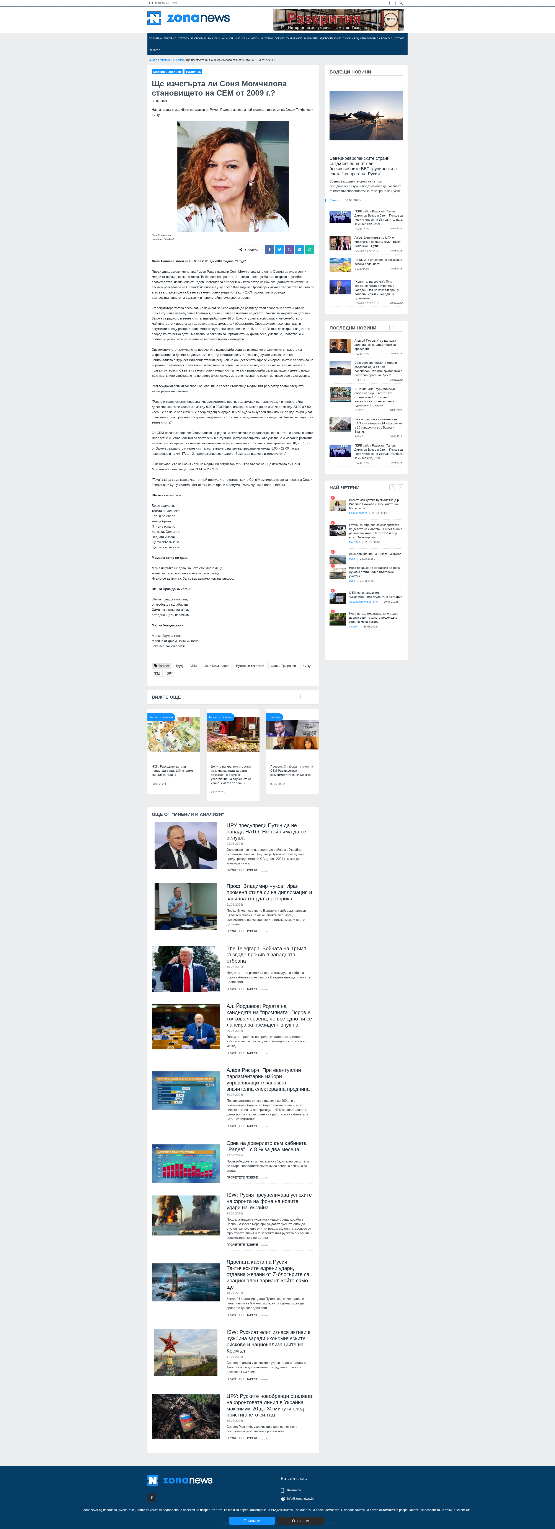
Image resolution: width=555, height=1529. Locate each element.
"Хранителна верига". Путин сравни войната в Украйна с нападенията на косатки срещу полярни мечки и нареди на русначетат (376, 290)
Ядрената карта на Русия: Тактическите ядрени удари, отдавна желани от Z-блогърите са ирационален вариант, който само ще (268, 1274)
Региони (155, 49)
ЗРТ (170, 673)
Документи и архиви (288, 38)
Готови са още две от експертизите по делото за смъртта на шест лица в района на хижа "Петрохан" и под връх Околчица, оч (375, 531)
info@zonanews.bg (300, 1498)
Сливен (353, 626)
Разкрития (311, 38)
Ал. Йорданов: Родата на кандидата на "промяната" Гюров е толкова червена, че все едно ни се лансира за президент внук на (269, 1015)
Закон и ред (351, 38)
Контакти (294, 1490)
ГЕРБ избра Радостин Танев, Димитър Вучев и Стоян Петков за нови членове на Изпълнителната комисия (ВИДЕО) (378, 217)
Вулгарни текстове (250, 666)
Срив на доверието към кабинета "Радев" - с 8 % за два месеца (267, 1146)
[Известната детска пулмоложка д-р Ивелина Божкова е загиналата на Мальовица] (338, 506)
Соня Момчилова (216, 666)
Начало (152, 60)
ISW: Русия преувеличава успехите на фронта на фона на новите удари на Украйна (269, 1201)
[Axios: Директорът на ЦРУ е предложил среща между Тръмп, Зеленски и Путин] (340, 243)
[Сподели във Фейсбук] (269, 249)
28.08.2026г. (372, 542)
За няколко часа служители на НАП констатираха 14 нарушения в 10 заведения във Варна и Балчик (378, 425)
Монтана (354, 542)
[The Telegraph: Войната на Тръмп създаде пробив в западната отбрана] (186, 968)
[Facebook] (389, 3)
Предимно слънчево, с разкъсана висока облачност (378, 262)
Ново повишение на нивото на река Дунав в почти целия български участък (374, 572)
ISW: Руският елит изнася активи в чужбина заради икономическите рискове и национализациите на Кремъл (269, 1341)
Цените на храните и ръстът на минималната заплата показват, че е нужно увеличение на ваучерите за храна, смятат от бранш (231, 775)
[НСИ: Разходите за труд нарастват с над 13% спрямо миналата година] (173, 734)
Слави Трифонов (283, 666)
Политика (155, 38)
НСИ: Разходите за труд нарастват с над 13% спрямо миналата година (172, 770)
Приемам (252, 1521)
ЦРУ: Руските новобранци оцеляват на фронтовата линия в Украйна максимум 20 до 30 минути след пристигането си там (270, 1405)
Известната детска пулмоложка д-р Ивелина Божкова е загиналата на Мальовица (374, 504)
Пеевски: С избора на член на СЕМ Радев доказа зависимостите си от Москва (291, 770)
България (169, 38)
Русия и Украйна (366, 250)
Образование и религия (376, 38)
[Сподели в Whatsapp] (309, 249)
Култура (399, 38)
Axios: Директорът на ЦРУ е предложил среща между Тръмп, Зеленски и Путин (378, 242)
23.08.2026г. (379, 513)
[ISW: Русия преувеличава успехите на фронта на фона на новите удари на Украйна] (186, 1215)
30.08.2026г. (353, 200)
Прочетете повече (243, 870)
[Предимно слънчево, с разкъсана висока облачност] (340, 265)
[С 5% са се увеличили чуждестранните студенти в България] (338, 598)
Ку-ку (307, 666)
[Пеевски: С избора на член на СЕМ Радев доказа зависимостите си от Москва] (292, 734)
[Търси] (401, 3)
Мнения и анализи (247, 38)
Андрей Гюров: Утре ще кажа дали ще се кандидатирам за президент (375, 344)
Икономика (198, 38)
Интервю (267, 38)
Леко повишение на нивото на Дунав (375, 554)
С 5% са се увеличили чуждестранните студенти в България (375, 594)
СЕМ (193, 666)
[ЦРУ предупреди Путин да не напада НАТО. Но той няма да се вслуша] (186, 845)
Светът (183, 38)
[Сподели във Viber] (289, 249)
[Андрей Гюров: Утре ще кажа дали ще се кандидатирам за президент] (340, 346)
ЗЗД (157, 673)
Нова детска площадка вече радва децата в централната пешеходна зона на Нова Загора (373, 617)
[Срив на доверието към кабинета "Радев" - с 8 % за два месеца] (186, 1163)
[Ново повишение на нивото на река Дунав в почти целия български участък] (338, 574)
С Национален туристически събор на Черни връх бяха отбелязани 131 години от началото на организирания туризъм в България (374, 397)
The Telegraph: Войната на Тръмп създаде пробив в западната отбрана (266, 954)
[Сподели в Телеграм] (299, 249)
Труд (179, 666)
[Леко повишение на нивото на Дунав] (338, 560)
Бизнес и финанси (220, 38)
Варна (358, 436)
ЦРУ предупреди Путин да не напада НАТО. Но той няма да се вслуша (266, 831)
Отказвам (300, 1521)
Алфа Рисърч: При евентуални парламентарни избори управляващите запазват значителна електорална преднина (268, 1079)
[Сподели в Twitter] (279, 249)
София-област (358, 513)
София (359, 410)
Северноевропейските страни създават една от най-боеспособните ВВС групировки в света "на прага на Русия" (363, 166)
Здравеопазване (330, 38)
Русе (352, 558)
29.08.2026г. (391, 601)
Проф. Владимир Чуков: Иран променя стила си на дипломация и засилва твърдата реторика (269, 892)
